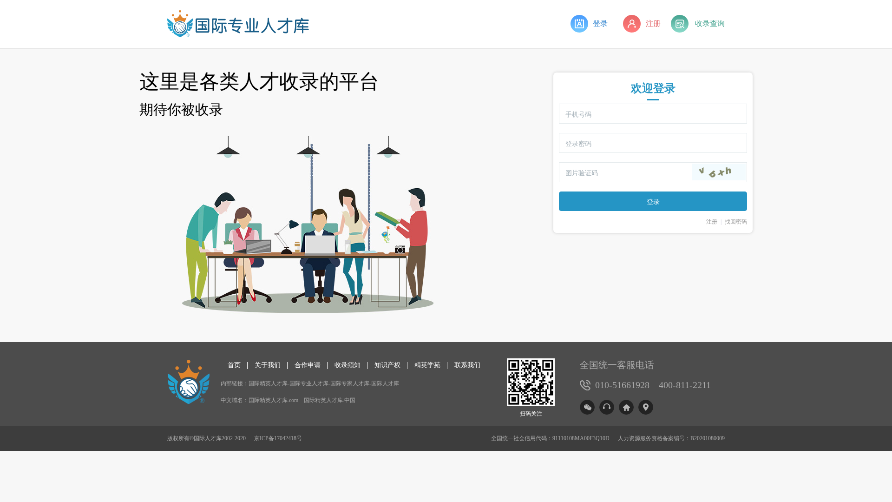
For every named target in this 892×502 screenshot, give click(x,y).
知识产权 (387, 365)
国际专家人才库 (349, 383)
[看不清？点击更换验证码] (719, 172)
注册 (653, 23)
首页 (234, 365)
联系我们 (467, 365)
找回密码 (736, 221)
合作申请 (308, 365)
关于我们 (268, 365)
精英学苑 (427, 365)
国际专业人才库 (308, 383)
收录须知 (347, 365)
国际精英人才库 (268, 383)
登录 (600, 23)
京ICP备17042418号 (278, 438)
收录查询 (710, 23)
